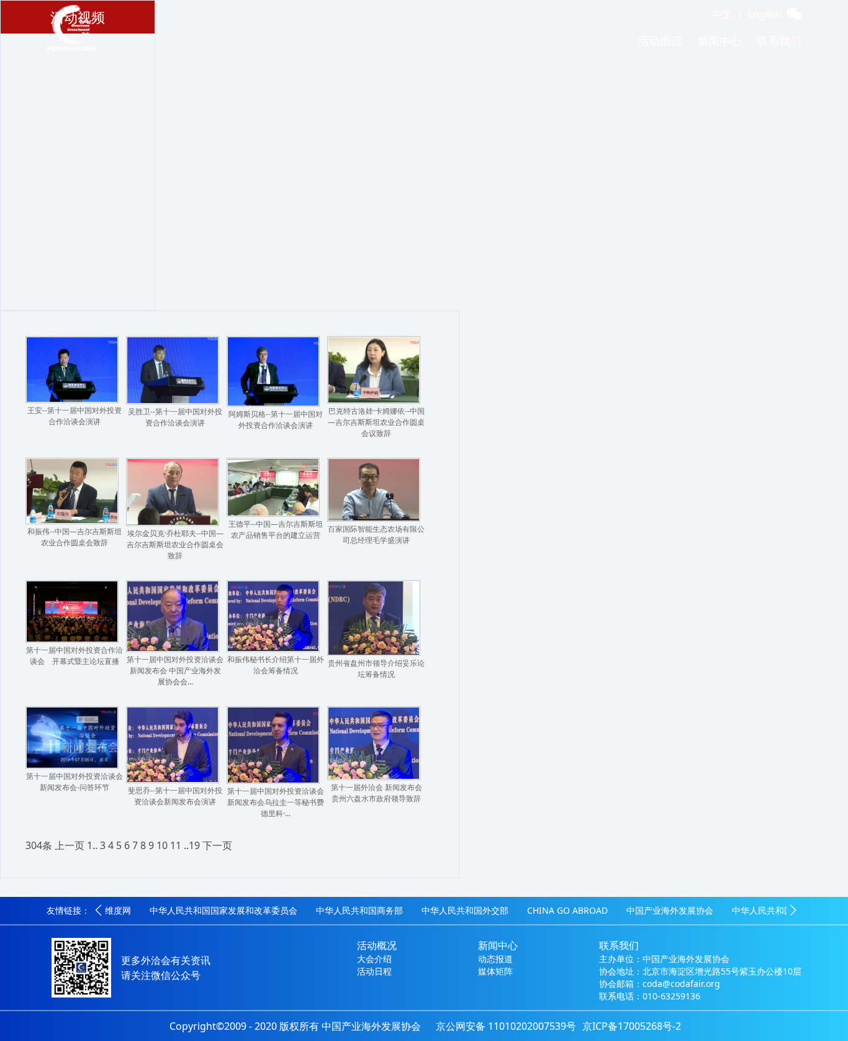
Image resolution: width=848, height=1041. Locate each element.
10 (162, 845)
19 (194, 845)
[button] (98, 911)
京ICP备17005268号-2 (631, 1026)
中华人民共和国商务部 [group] (359, 910)
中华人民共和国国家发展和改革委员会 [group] (223, 910)
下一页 (217, 845)
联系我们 (779, 40)
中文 (722, 14)
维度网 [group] (118, 910)
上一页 (69, 845)
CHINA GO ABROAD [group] (567, 910)
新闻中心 (719, 40)
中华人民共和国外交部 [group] (465, 910)
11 (175, 845)
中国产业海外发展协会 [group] (669, 910)
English (764, 14)
